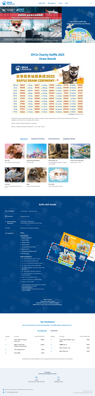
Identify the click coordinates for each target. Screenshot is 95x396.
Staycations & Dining (37, 139)
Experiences (24, 139)
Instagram (30, 287)
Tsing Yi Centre (25, 240)
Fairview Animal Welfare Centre (29, 251)
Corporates (54, 331)
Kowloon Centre (25, 242)
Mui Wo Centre (25, 253)
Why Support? (52, 3)
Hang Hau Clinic (25, 249)
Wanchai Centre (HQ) (27, 238)
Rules (66, 3)
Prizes (60, 3)
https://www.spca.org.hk (13, 392)
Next (63, 24)
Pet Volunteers (42, 331)
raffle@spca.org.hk (58, 381)
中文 (91, 3)
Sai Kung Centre (25, 244)
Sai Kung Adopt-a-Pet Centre (28, 247)
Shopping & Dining (69, 139)
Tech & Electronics (54, 139)
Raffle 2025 (42, 3)
